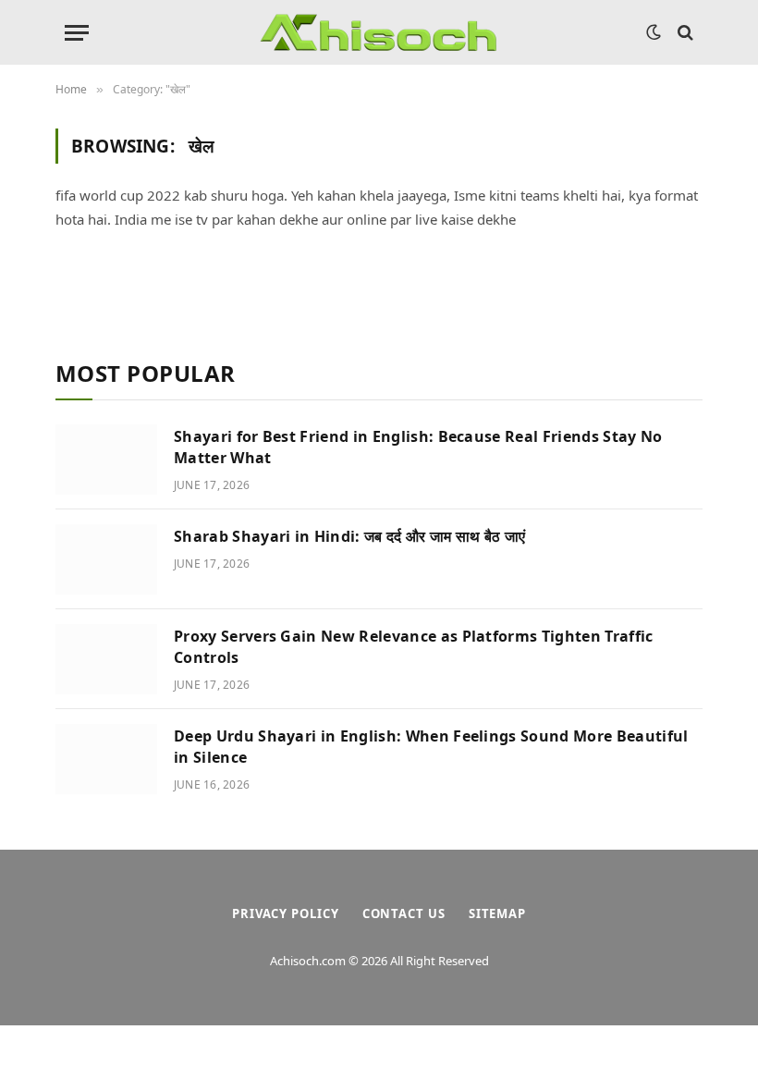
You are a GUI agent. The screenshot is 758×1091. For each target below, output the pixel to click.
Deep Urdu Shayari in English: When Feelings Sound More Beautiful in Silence (431, 746)
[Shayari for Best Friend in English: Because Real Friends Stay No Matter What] (106, 459)
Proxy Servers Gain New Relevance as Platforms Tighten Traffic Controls (414, 647)
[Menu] (77, 33)
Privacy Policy (285, 913)
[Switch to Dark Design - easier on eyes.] (654, 32)
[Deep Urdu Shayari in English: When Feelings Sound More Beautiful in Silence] (106, 759)
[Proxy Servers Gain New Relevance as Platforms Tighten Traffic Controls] (106, 659)
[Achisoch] (379, 32)
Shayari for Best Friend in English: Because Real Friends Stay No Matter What (418, 447)
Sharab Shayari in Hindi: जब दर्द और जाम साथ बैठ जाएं (349, 536)
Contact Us (404, 913)
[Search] (683, 33)
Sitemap (497, 913)
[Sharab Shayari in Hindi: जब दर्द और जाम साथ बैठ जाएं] (106, 559)
